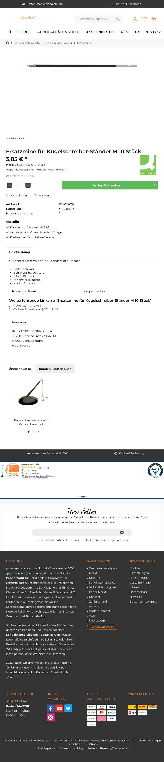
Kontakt (94, 597)
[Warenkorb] (154, 19)
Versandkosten (68, 740)
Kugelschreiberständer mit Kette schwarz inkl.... (33, 422)
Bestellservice (50, 634)
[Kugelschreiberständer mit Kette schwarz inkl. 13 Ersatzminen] (32, 392)
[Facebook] (51, 708)
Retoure (94, 578)
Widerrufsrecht (99, 611)
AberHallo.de (59, 672)
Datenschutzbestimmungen (63, 540)
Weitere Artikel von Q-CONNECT (35, 309)
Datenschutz (138, 592)
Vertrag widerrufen (103, 626)
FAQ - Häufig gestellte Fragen (141, 580)
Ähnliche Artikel (21, 369)
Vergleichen (18, 195)
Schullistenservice (19, 634)
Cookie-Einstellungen (139, 570)
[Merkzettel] (144, 19)
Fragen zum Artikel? (26, 305)
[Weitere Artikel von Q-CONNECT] (148, 165)
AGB (92, 616)
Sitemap (135, 587)
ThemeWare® (120, 748)
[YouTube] (59, 708)
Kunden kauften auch (55, 369)
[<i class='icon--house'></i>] (9, 32)
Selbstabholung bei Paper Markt (102, 589)
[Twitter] (68, 708)
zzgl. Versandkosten (54, 169)
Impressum (97, 620)
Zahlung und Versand (98, 604)
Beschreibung (19, 252)
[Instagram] (51, 717)
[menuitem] (154, 19)
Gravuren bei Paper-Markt (103, 570)
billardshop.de (16, 672)
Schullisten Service (102, 582)
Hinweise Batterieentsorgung (144, 599)
